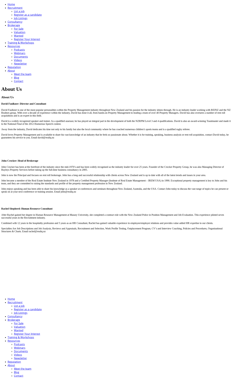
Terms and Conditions (66, 275)
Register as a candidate (28, 15)
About (11, 70)
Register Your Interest (27, 39)
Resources (14, 46)
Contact (18, 81)
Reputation (14, 67)
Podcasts (19, 49)
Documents (21, 56)
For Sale (18, 28)
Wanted (18, 35)
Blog (16, 77)
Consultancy (15, 21)
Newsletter (20, 63)
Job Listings (20, 18)
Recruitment (15, 8)
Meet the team (22, 74)
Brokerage (14, 25)
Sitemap (85, 275)
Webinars (19, 53)
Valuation (19, 32)
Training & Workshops (21, 42)
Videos (18, 60)
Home (11, 4)
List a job (19, 11)
